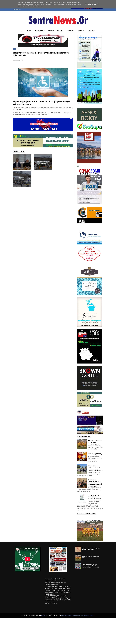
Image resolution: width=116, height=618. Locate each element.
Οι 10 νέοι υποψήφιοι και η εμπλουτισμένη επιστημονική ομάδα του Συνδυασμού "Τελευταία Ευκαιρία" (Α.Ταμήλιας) (95, 498)
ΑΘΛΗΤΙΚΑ (51, 30)
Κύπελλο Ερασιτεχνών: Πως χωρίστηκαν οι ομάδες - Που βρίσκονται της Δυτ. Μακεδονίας (90, 566)
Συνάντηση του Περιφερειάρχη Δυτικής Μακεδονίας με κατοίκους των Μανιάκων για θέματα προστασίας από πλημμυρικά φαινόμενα (95, 483)
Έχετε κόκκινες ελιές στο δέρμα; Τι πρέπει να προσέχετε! (91, 548)
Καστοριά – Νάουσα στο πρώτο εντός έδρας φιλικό (95, 454)
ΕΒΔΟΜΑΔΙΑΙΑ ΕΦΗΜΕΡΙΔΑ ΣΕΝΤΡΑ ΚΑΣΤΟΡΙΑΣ (78, 615)
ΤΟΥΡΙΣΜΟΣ (81, 30)
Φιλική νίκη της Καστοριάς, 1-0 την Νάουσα (95, 441)
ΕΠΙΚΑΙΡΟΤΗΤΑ (39, 30)
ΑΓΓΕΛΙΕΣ (91, 30)
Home (21, 30)
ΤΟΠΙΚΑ (29, 30)
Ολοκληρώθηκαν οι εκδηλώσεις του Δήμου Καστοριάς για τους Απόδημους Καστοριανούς (95, 468)
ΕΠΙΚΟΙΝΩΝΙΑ (16, 9)
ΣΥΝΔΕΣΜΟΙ (70, 30)
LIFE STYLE (60, 30)
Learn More (89, 4)
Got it (96, 4)
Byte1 (43, 615)
